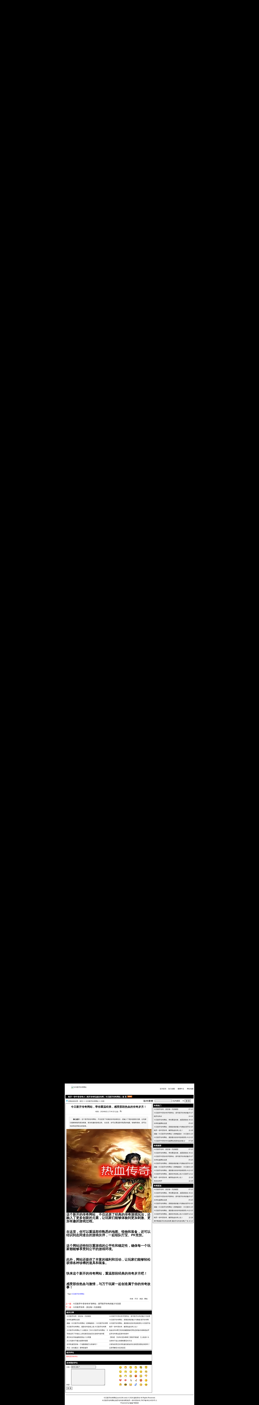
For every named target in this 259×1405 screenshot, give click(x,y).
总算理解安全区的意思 (117, 1348)
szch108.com (122, 1398)
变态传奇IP (158, 1181)
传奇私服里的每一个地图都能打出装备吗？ (82, 1344)
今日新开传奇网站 (113, 1097)
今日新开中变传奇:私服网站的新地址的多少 (169, 1141)
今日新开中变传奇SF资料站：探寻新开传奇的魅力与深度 (97, 1304)
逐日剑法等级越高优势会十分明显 (79, 1337)
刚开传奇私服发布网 (95, 1097)
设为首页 (163, 1089)
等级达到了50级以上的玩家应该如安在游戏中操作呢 (85, 1334)
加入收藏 (171, 1089)
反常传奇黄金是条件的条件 (119, 1334)
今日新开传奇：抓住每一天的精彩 (87, 1307)
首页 (81, 1101)
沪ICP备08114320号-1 (148, 1400)
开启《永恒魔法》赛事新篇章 (77, 1348)
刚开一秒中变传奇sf (76, 1097)
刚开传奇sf (158, 1116)
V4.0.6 (136, 1403)
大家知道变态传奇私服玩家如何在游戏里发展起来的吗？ (129, 1344)
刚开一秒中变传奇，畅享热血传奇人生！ (123, 1327)
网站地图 (190, 1089)
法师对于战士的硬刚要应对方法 (120, 1341)
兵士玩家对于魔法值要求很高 (77, 1341)
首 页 (124, 1097)
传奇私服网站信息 (73, 1320)
